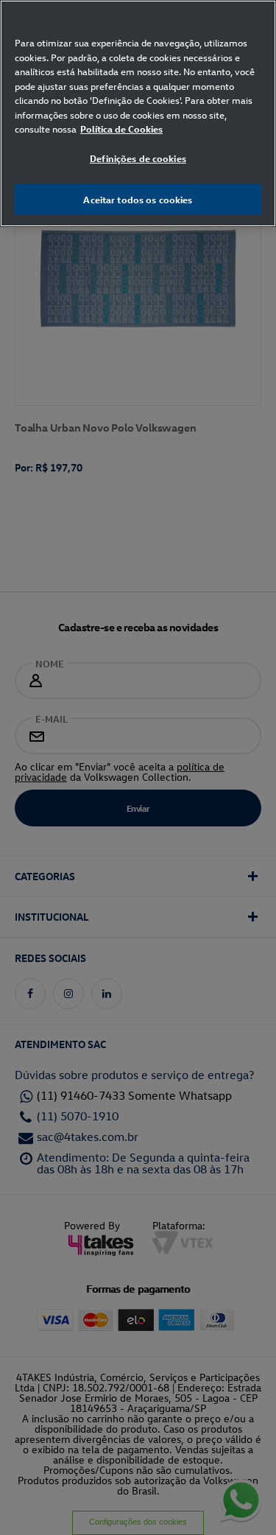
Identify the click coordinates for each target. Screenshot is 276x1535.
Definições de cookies (138, 158)
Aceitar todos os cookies (137, 199)
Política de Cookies (121, 128)
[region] (138, 113)
